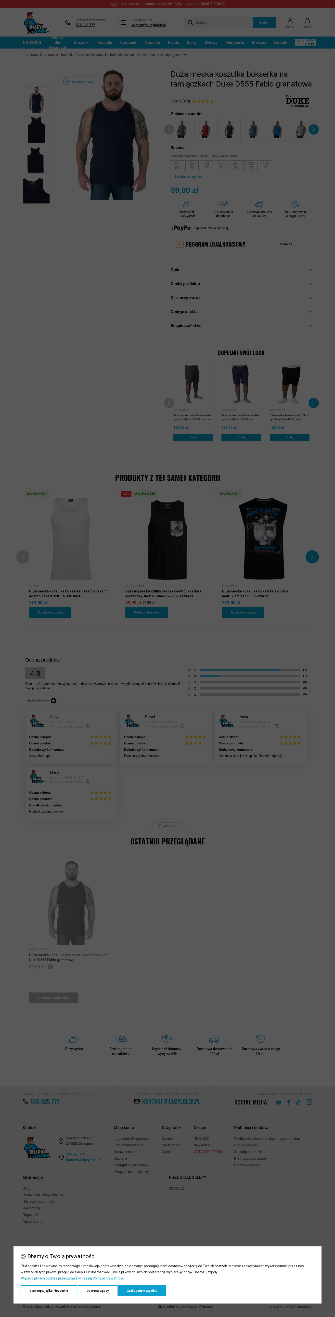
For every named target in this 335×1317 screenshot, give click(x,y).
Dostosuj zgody (98, 1290)
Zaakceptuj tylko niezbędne (49, 1290)
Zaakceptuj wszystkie (142, 1290)
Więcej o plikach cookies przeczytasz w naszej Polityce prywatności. (73, 1278)
